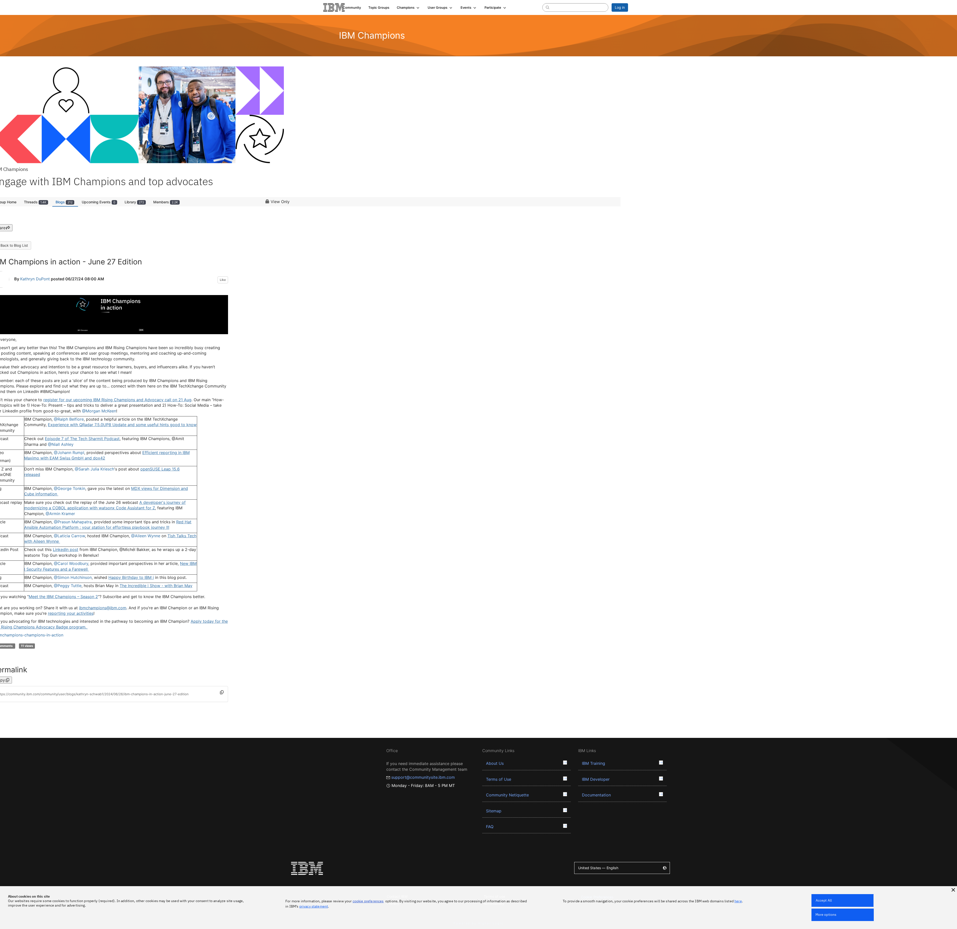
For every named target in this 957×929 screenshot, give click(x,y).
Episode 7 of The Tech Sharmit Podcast (82, 438)
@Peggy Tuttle (67, 585)
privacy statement (313, 906)
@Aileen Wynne (145, 535)
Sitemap (493, 810)
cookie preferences (368, 901)
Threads (35, 202)
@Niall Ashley (61, 444)
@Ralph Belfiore (69, 419)
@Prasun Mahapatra (73, 521)
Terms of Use (498, 779)
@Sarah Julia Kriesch (94, 468)
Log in (620, 7)
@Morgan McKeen (99, 410)
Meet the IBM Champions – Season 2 (63, 596)
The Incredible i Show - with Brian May (156, 585)
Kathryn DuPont (35, 278)
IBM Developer (596, 779)
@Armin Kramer (60, 513)
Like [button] (223, 280)
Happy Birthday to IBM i (131, 577)
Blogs (64, 202)
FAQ (489, 826)
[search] (547, 7)
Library (134, 202)
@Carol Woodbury (71, 563)
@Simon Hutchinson (73, 577)
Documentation (596, 794)
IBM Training (593, 763)
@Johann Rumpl (69, 452)
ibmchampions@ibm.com (102, 607)
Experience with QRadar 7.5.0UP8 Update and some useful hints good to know (122, 424)
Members (165, 202)
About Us (495, 763)
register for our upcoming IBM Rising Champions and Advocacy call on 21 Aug (117, 399)
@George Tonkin (69, 488)
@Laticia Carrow (69, 535)
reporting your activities (70, 613)
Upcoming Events (98, 202)
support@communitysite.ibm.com (423, 777)
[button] (408, 7)
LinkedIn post (65, 549)
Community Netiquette (507, 794)
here (738, 901)
